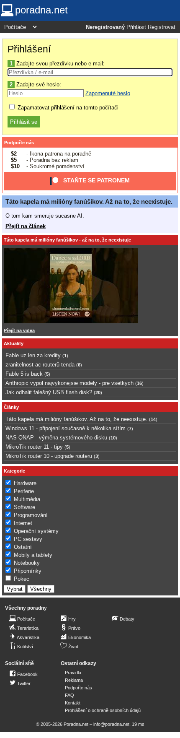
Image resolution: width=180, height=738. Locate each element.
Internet (23, 523)
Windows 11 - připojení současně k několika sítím (65, 428)
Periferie (24, 491)
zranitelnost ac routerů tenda (40, 364)
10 (113, 437)
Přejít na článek (25, 226)
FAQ (69, 695)
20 (97, 392)
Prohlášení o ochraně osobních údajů (103, 710)
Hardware (25, 483)
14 (153, 419)
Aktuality (13, 343)
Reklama (74, 680)
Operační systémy (36, 531)
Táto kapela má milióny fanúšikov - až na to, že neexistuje (67, 239)
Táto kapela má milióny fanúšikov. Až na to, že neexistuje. (88, 201)
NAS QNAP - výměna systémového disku (56, 437)
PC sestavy (28, 539)
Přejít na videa (19, 330)
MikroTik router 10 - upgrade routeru (48, 456)
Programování (31, 515)
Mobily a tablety (33, 555)
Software (24, 507)
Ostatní (23, 547)
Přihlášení (29, 49)
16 (139, 383)
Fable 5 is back (24, 374)
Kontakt (72, 702)
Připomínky (27, 571)
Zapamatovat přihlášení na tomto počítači (67, 107)
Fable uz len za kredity (33, 355)
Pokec (21, 579)
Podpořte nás (19, 142)
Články (11, 407)
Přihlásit (136, 27)
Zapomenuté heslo (107, 93)
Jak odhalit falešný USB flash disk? (48, 392)
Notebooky (27, 563)
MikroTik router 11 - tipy (34, 447)
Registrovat (161, 27)
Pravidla (73, 672)
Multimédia (27, 499)
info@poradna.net (111, 724)
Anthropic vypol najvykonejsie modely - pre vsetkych (69, 383)
